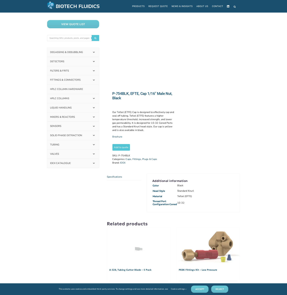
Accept (199, 289)
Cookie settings (178, 289)
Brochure (117, 136)
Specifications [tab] (114, 176)
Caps (128, 159)
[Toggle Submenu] (94, 52)
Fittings (136, 159)
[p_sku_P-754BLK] (139, 52)
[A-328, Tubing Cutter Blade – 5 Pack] (138, 247)
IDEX (122, 162)
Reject (220, 289)
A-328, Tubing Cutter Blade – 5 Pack (130, 270)
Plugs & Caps (149, 159)
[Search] (95, 38)
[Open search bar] (234, 6)
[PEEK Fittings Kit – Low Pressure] (208, 247)
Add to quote (121, 147)
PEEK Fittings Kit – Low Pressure (198, 270)
